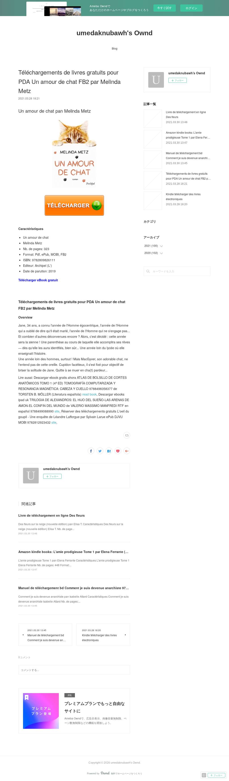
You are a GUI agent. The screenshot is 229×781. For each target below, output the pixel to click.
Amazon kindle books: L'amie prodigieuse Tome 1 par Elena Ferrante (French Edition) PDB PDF (90, 551)
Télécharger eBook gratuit (38, 280)
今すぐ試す (164, 8)
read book (89, 394)
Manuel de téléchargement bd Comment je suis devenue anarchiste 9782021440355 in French (89, 588)
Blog (114, 48)
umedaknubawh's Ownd (114, 33)
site (57, 411)
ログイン (191, 8)
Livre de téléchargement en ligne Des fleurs (51, 515)
